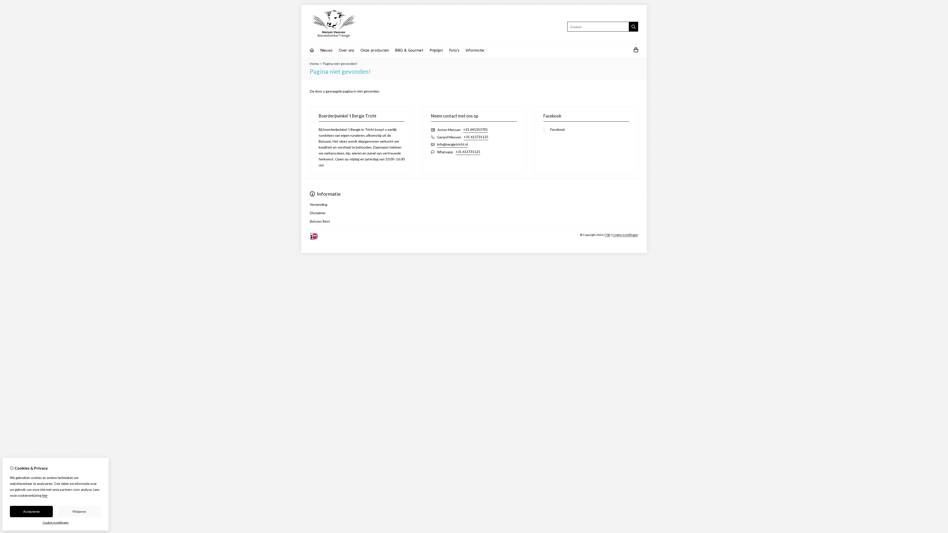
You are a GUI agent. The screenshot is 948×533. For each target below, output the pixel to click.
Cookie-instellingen (625, 235)
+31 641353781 (475, 129)
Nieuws (326, 50)
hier (45, 495)
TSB (607, 235)
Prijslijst (436, 50)
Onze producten (374, 50)
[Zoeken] (633, 27)
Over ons (346, 50)
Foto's (454, 50)
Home (314, 63)
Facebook (557, 129)
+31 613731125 (476, 137)
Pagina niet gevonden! (340, 63)
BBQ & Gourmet (409, 50)
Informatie (475, 50)
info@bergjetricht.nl (452, 144)
